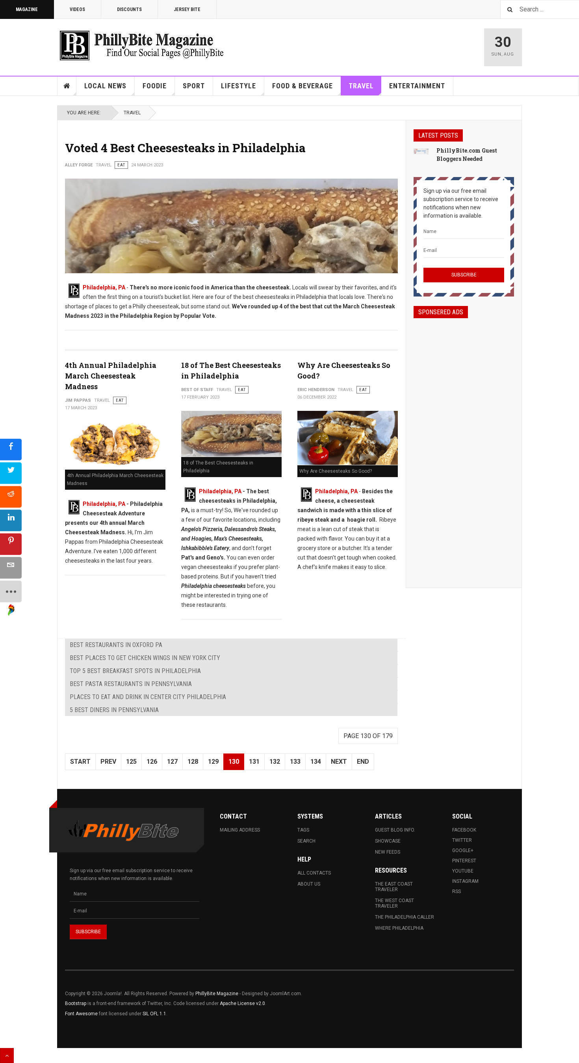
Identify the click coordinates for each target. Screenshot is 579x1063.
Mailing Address (240, 830)
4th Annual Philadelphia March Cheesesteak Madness (110, 375)
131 (254, 761)
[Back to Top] (7, 1055)
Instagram (465, 881)
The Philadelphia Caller (404, 917)
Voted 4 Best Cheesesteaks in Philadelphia (185, 147)
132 (274, 761)
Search (306, 841)
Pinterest (464, 860)
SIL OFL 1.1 (154, 1013)
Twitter (462, 840)
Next (339, 761)
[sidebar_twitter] (11, 473)
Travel (361, 86)
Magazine (27, 9)
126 (152, 761)
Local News (105, 86)
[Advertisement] (464, 446)
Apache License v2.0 (242, 1003)
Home (67, 85)
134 (315, 761)
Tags (303, 830)
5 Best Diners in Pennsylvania (114, 710)
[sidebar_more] (11, 591)
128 (192, 761)
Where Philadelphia (399, 928)
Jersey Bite (187, 9)
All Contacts (314, 873)
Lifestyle (238, 86)
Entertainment (417, 86)
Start (80, 761)
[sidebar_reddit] (11, 497)
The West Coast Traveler (394, 903)
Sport (194, 86)
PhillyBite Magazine (216, 993)
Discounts (129, 9)
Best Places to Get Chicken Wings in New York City (145, 658)
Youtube (462, 871)
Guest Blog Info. (395, 830)
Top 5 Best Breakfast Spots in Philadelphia (135, 671)
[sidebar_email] (11, 568)
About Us (308, 884)
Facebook (464, 830)
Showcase (388, 841)
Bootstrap (75, 1003)
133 (295, 761)
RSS (456, 891)
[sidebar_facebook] (11, 450)
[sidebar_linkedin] (11, 521)
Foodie (155, 86)
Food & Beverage (302, 86)
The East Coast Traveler (394, 886)
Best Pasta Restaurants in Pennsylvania (131, 684)
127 (172, 761)
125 (131, 761)
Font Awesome (81, 1013)
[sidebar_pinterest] (11, 544)
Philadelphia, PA (104, 287)
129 (213, 761)
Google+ (462, 850)
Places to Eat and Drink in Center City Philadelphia (148, 697)
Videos (77, 9)
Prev (108, 761)
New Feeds (387, 852)
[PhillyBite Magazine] (141, 45)
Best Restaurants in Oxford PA (116, 645)
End (363, 761)
